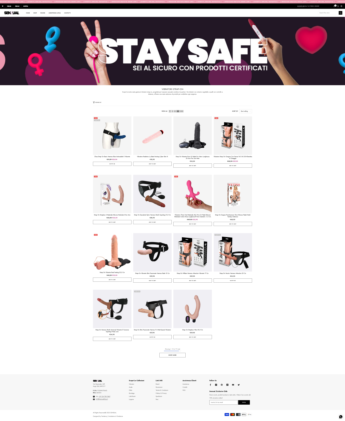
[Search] (330, 13)
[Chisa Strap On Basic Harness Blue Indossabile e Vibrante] (112, 135)
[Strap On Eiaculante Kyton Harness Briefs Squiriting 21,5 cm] (152, 194)
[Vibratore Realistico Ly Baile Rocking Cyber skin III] (152, 135)
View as (164, 111)
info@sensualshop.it (102, 399)
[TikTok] (227, 385)
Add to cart (152, 164)
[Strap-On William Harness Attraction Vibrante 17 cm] (192, 252)
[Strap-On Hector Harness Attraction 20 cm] (233, 252)
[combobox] (328, 13)
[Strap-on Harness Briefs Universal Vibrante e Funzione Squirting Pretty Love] (112, 309)
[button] (170, 111)
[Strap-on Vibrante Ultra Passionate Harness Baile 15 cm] (152, 252)
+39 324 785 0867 (104, 396)
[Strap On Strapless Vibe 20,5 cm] (192, 309)
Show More (172, 355)
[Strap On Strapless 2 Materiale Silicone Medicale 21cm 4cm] (112, 194)
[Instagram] (216, 385)
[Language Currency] (341, 6)
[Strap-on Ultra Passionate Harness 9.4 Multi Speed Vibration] (152, 309)
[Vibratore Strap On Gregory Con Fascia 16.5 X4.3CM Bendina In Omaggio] (233, 135)
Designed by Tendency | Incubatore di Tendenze (108, 416)
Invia (244, 402)
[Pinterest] (222, 385)
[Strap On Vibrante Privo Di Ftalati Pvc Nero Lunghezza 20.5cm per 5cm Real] (192, 135)
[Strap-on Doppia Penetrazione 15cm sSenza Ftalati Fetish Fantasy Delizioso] (233, 194)
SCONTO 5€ (300, 6)
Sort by (235, 111)
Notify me (112, 164)
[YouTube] (233, 385)
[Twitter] (239, 385)
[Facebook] (210, 385)
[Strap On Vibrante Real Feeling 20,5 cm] (112, 252)
